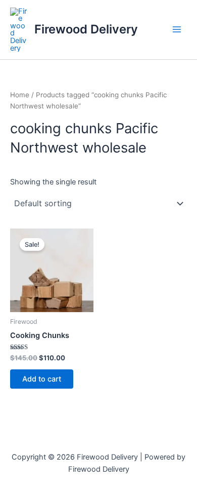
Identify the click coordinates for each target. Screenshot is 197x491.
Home (19, 95)
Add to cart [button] (41, 379)
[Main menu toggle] (177, 29)
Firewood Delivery (86, 29)
